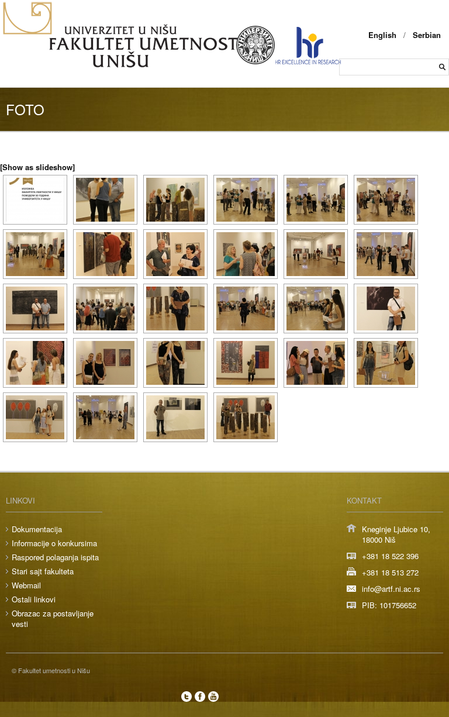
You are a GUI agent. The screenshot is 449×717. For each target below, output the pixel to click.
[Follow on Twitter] (186, 696)
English (382, 34)
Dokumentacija (37, 529)
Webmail (26, 585)
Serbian (427, 34)
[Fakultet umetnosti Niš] (123, 65)
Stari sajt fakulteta (43, 571)
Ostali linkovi (34, 599)
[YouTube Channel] (213, 696)
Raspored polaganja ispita (55, 557)
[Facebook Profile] (200, 696)
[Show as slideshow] (37, 167)
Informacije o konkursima (54, 543)
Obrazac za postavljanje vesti (53, 618)
